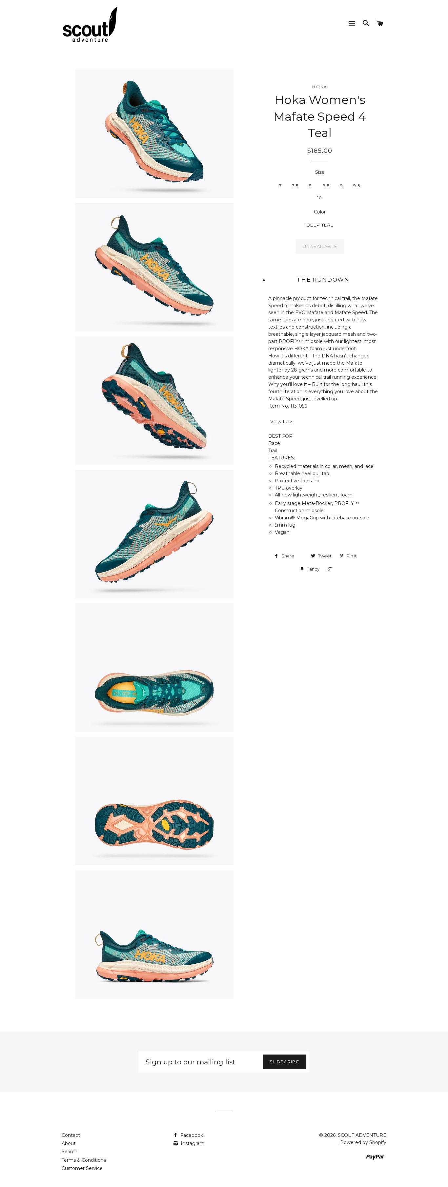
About (69, 1143)
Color (320, 212)
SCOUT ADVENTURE (362, 1135)
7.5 (295, 185)
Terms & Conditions (84, 1160)
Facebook (191, 1135)
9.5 (356, 185)
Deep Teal (319, 225)
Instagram (191, 1143)
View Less (281, 422)
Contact (71, 1135)
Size (320, 172)
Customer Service (82, 1168)
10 (319, 197)
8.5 (326, 185)
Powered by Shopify (363, 1142)
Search (69, 1152)
